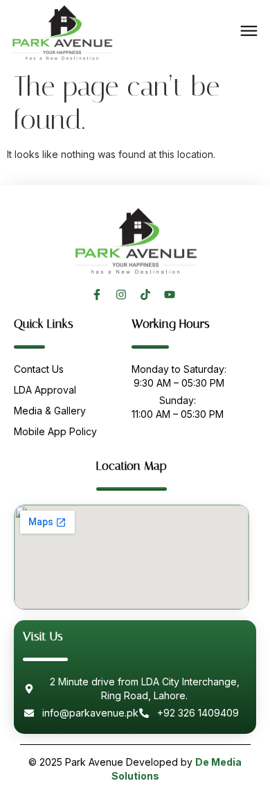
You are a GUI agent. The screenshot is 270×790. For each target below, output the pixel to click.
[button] (249, 32)
